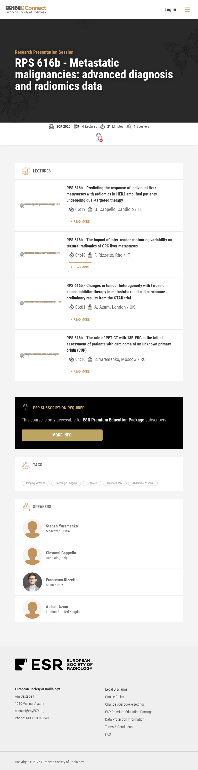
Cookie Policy (114, 697)
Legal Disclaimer (116, 689)
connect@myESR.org (29, 711)
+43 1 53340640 (37, 718)
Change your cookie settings (125, 704)
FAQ (108, 734)
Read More (81, 221)
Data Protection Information (124, 719)
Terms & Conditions (119, 727)
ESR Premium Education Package (128, 712)
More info (62, 435)
